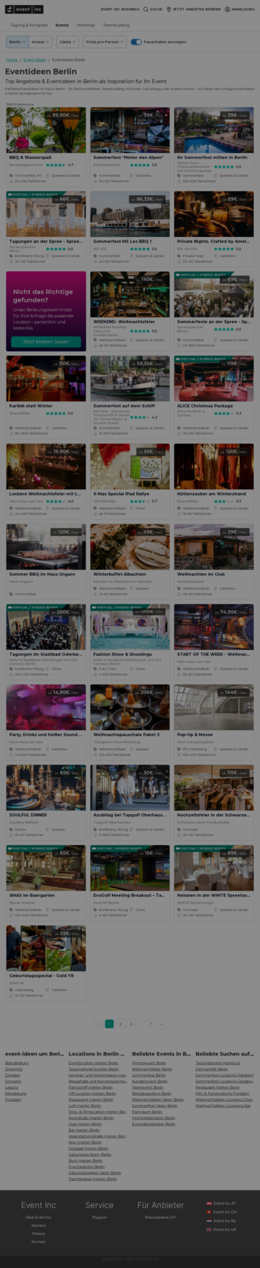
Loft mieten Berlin (85, 1105)
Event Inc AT (225, 1203)
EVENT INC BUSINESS (120, 9)
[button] (158, 42)
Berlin (15, 41)
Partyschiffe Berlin (212, 1069)
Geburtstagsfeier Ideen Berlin (95, 1173)
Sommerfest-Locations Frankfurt (225, 1075)
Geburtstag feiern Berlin (90, 1154)
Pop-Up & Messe (195, 734)
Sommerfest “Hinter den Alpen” (128, 157)
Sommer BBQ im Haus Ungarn (42, 574)
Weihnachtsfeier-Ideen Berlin (158, 1099)
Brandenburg (16, 1063)
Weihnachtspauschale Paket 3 (126, 734)
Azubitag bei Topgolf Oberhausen (130, 815)
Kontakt (39, 1241)
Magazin (99, 1217)
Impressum (112, 1258)
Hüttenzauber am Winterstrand (211, 493)
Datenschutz (147, 1258)
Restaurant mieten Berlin (91, 1099)
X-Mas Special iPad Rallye (121, 493)
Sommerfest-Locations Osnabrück (225, 1081)
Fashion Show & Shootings (122, 654)
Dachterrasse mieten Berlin (93, 1179)
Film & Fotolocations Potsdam (222, 1093)
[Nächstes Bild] (78, 130)
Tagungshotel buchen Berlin (94, 1069)
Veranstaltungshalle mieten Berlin (98, 1136)
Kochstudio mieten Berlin (91, 1118)
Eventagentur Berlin (87, 1167)
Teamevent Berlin (148, 1087)
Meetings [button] (86, 25)
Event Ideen (34, 59)
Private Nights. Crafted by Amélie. (214, 241)
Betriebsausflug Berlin (151, 1093)
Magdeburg (15, 1093)
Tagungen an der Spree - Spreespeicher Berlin (60, 241)
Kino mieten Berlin (85, 1142)
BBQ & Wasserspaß (30, 157)
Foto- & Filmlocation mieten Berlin (98, 1112)
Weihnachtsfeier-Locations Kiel (223, 1105)
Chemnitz (14, 1069)
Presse (38, 1233)
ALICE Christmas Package (205, 406)
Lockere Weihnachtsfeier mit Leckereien (54, 493)
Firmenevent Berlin (149, 1063)
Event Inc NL (225, 1220)
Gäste (65, 41)
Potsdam (13, 1099)
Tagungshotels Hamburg (218, 1063)
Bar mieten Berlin (84, 1130)
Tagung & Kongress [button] (28, 25)
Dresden (12, 1075)
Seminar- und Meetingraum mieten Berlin (98, 1075)
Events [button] (62, 25)
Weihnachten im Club (201, 574)
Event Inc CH (225, 1212)
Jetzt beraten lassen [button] (46, 342)
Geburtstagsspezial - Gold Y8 (41, 975)
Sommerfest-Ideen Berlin (154, 1105)
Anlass (38, 41)
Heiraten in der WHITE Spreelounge (216, 895)
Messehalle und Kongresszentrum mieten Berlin (98, 1081)
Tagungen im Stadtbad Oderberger (48, 654)
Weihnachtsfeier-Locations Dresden (225, 1099)
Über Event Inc (39, 1217)
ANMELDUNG (243, 9)
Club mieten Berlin (85, 1124)
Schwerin (13, 1081)
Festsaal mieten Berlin (88, 1148)
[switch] (136, 42)
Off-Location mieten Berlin (92, 1093)
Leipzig (11, 1087)
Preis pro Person (102, 41)
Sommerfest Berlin (149, 1075)
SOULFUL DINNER (28, 815)
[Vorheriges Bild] (14, 130)
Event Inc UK (225, 1229)
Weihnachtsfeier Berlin (152, 1069)
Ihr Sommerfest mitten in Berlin (212, 157)
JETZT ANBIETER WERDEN (197, 9)
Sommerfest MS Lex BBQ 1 (122, 241)
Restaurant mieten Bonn (218, 1087)
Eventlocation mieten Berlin (93, 1063)
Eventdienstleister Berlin (153, 1124)
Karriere (39, 1225)
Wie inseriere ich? (160, 1217)
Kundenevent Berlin (150, 1081)
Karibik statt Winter (31, 406)
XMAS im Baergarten (32, 895)
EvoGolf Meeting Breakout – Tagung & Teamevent (148, 895)
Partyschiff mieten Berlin (91, 1087)
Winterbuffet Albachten (119, 574)
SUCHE (156, 9)
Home (12, 59)
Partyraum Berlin (147, 1112)
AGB (129, 1258)
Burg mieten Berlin (86, 1160)
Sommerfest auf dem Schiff (124, 406)
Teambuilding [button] (116, 25)
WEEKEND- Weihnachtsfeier (124, 321)
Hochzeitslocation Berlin (153, 1118)
